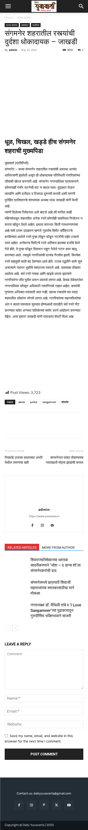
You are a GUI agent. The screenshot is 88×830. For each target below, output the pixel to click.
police (33, 402)
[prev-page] (8, 628)
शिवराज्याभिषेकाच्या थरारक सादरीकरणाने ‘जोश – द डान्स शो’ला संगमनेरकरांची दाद (56, 565)
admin (13, 50)
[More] (53, 60)
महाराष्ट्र (24, 25)
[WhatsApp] (41, 60)
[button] (7, 6)
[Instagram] (44, 525)
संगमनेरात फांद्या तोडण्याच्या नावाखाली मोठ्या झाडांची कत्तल (64, 460)
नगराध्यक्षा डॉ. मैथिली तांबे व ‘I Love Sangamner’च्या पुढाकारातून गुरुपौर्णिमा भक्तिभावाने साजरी (56, 610)
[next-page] (15, 628)
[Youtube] (68, 805)
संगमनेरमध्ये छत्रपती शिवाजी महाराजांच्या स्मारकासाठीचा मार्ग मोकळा (52, 588)
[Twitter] (20, 60)
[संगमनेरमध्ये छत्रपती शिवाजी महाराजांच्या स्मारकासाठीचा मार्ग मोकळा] (16, 588)
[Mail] (54, 525)
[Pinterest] (31, 60)
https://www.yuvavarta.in (44, 516)
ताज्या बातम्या (24, 18)
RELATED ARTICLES (22, 547)
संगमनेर (65, 402)
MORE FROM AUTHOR (58, 547)
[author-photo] (44, 503)
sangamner (49, 402)
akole (21, 402)
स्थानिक (35, 25)
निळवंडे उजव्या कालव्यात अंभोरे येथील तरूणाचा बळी (24, 460)
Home (9, 18)
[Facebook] (9, 60)
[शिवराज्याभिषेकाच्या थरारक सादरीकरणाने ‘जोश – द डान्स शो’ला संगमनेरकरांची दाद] (16, 565)
